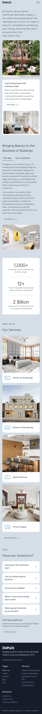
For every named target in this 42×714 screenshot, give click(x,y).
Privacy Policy (7, 699)
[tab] (7, 159)
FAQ (4, 683)
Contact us (6, 696)
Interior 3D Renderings (30, 673)
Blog (4, 680)
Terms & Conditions (10, 702)
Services (5, 676)
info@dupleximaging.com (12, 660)
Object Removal (28, 682)
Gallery (5, 673)
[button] (38, 2)
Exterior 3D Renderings (30, 670)
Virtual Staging (27, 685)
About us (5, 670)
